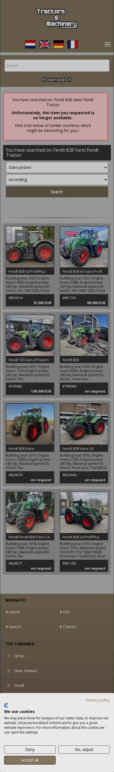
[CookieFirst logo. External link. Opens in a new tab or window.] (6, 705)
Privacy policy (98, 700)
